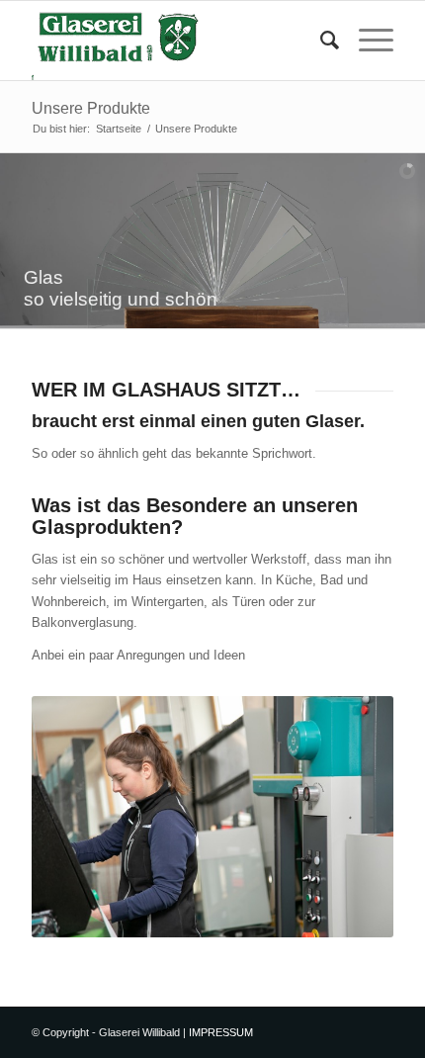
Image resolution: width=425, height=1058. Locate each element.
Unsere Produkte (91, 108)
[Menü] (366, 40)
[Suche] (319, 40)
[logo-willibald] (176, 40)
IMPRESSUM (221, 1032)
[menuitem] (319, 40)
